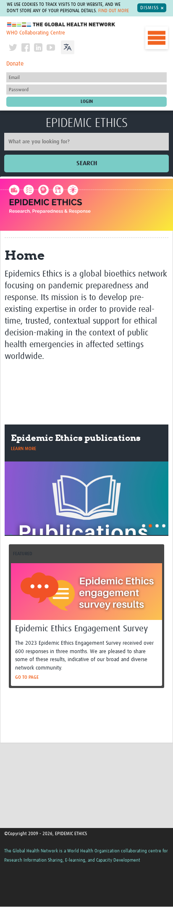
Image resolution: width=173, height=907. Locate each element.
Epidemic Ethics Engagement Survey (81, 629)
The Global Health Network (61, 24)
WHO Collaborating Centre (35, 33)
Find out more (113, 11)
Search (86, 163)
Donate (15, 64)
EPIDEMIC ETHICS (87, 123)
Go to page (27, 677)
